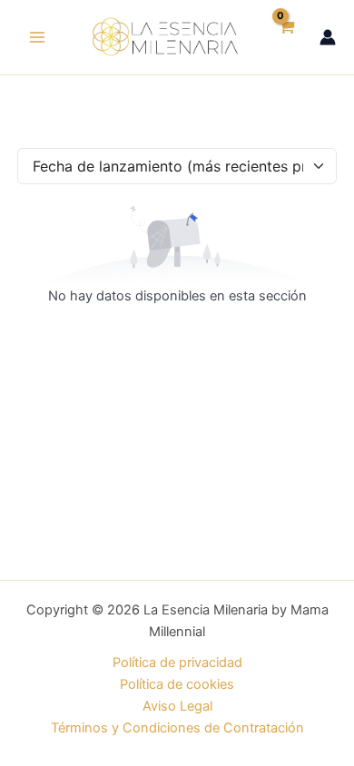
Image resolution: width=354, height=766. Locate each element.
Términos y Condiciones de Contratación (177, 728)
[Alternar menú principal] (37, 37)
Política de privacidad (177, 662)
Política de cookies (177, 684)
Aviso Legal (177, 706)
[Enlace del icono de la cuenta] (328, 37)
